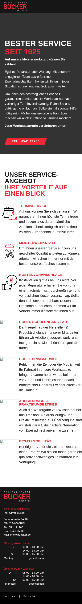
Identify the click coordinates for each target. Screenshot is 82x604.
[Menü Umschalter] (75, 6)
